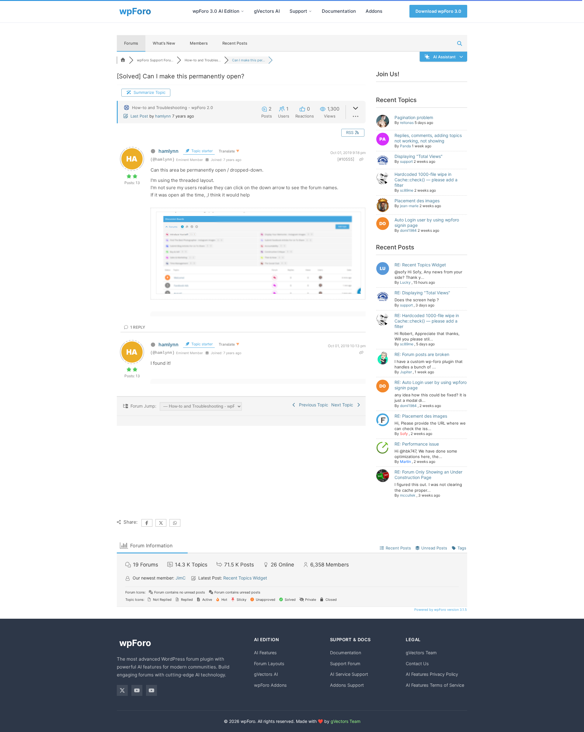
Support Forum (345, 663)
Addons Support (347, 685)
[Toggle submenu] (242, 11)
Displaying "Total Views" (419, 156)
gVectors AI (267, 11)
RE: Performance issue (417, 443)
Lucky (405, 282)
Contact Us (417, 663)
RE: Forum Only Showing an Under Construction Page (428, 474)
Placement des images (417, 200)
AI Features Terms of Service (435, 685)
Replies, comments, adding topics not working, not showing (428, 138)
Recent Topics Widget (245, 577)
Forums (131, 43)
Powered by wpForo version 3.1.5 (440, 609)
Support (298, 11)
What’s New (164, 43)
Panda (405, 146)
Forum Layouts (269, 663)
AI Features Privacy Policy (432, 674)
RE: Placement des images (421, 416)
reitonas (407, 122)
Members (199, 43)
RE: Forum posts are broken (422, 354)
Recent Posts (234, 43)
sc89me (406, 190)
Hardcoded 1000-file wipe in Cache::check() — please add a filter (426, 180)
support (406, 161)
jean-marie (409, 206)
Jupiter (406, 372)
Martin (405, 461)
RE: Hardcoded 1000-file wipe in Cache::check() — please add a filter (427, 321)
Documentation (339, 11)
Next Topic (343, 404)
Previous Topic (312, 404)
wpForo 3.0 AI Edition (216, 11)
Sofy (404, 433)
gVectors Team (421, 652)
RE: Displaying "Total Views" (422, 292)
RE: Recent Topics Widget (420, 264)
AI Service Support (349, 674)
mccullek (407, 495)
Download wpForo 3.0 (438, 11)
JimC (181, 577)
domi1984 (408, 230)
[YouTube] (136, 690)
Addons (374, 11)
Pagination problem (414, 117)
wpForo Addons (270, 685)
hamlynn (163, 116)
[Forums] (123, 60)
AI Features (265, 652)
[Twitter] (122, 690)
